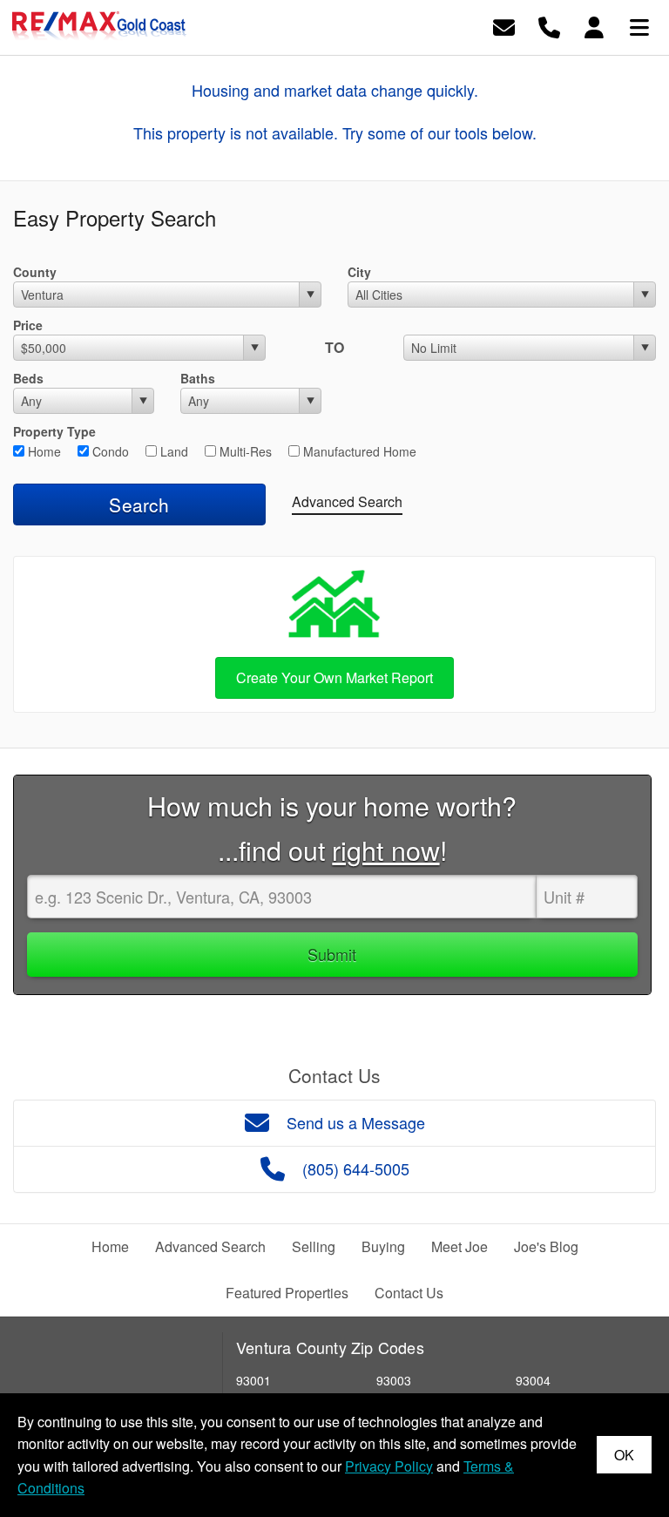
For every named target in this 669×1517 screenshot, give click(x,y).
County (35, 272)
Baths (197, 378)
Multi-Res (244, 451)
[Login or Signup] (594, 26)
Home (42, 451)
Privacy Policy (389, 1466)
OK (624, 1455)
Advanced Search (347, 501)
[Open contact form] (504, 26)
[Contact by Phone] (549, 26)
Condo (109, 451)
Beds (28, 378)
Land (172, 451)
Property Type (54, 431)
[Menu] (639, 26)
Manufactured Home (358, 451)
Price (28, 325)
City (359, 272)
